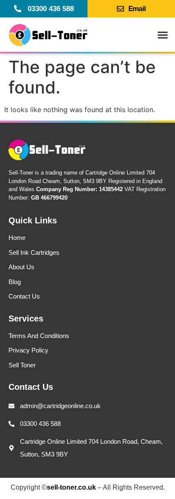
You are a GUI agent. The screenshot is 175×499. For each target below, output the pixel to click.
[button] (162, 35)
